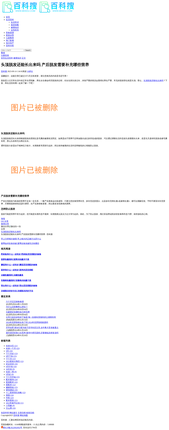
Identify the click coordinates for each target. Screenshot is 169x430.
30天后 (10, 369)
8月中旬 (11, 367)
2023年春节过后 (15, 403)
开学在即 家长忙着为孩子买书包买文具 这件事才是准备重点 (32, 328)
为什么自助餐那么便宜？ (17, 307)
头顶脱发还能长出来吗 (153, 80)
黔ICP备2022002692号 (12, 428)
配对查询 (12, 380)
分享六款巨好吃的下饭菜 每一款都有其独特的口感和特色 (31, 317)
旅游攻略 (15, 25)
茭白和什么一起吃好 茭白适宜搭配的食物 (19, 286)
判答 (10, 398)
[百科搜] (38, 13)
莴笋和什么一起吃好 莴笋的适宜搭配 (17, 270)
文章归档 (22, 413)
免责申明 (5, 413)
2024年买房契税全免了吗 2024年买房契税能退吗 (27, 322)
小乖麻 (10, 406)
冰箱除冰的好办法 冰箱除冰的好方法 (17, 291)
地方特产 (10, 43)
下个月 (11, 359)
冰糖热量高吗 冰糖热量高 (12, 275)
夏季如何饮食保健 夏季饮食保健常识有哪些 (20, 243)
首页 (8, 17)
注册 (3, 55)
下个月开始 (13, 377)
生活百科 (10, 20)
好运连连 (12, 364)
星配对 (11, 385)
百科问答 (10, 46)
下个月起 (12, 354)
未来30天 (12, 346)
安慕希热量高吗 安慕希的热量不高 (16, 280)
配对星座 (12, 400)
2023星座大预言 (15, 361)
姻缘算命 (12, 387)
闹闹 (10, 395)
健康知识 (15, 27)
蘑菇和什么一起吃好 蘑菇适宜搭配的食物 (19, 265)
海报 (3, 219)
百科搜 (4, 71)
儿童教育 (10, 38)
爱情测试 (12, 390)
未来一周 (11, 372)
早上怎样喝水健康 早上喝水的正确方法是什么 (21, 239)
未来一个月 (13, 348)
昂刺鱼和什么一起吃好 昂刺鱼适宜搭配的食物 (21, 254)
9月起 (10, 374)
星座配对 (12, 382)
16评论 (30, 71)
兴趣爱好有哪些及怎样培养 (18, 312)
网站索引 (13, 413)
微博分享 (5, 224)
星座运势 (10, 35)
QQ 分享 (4, 221)
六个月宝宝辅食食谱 (15, 302)
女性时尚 (15, 30)
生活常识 (15, 22)
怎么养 (11, 408)
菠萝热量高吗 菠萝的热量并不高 (15, 259)
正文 (24, 58)
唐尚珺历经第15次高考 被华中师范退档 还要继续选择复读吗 (32, 333)
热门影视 (10, 40)
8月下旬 (11, 356)
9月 (9, 351)
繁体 (3, 53)
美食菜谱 (10, 33)
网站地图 (24, 415)
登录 (7, 55)
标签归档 (30, 413)
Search (27, 50)
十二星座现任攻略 (15, 393)
